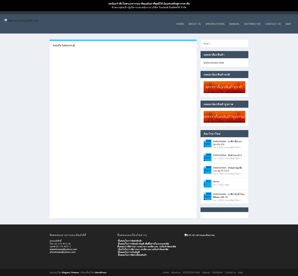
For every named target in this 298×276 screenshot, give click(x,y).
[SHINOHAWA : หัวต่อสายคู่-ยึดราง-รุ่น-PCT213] (207, 170)
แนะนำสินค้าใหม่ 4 (232, 200)
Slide (227, 184)
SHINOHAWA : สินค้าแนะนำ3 (227, 155)
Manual (234, 24)
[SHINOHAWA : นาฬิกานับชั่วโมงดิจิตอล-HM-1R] (207, 196)
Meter (216, 181)
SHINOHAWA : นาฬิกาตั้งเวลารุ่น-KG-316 (227, 143)
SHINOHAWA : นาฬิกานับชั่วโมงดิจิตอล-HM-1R (228, 195)
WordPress (100, 272)
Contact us (273, 24)
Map (288, 24)
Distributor (252, 24)
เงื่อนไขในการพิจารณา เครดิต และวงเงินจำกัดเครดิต (143, 249)
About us (194, 24)
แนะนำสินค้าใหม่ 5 (232, 147)
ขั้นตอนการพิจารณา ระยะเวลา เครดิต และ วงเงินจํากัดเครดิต (146, 246)
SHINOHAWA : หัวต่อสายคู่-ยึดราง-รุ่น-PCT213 (227, 169)
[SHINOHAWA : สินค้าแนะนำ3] (207, 157)
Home (180, 24)
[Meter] (207, 184)
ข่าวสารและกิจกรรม (203, 235)
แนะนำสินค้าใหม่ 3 (232, 158)
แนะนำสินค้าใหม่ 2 (232, 173)
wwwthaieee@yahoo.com (63, 249)
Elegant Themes (70, 272)
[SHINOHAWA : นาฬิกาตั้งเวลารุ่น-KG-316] (207, 143)
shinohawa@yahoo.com (63, 252)
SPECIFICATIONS (215, 24)
